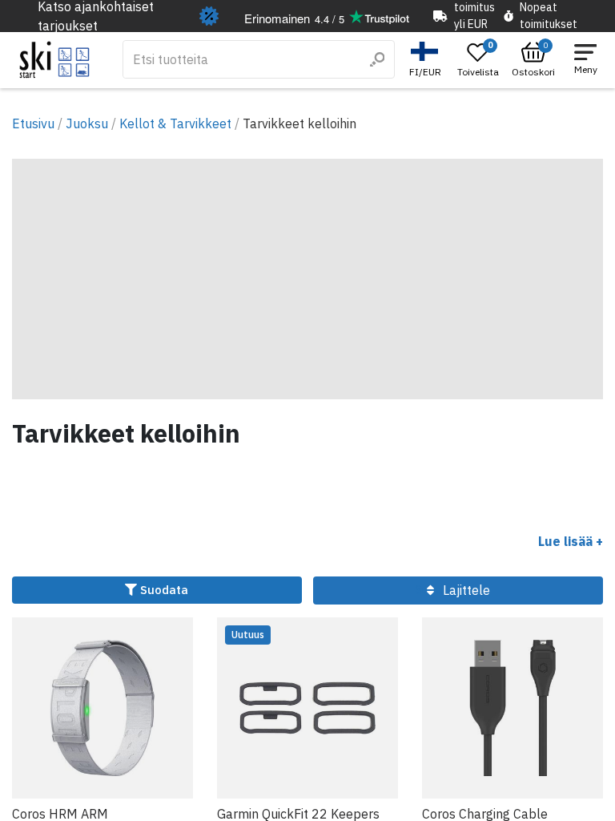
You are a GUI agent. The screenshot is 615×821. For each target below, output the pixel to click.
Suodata (162, 589)
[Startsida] (54, 59)
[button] (427, 59)
